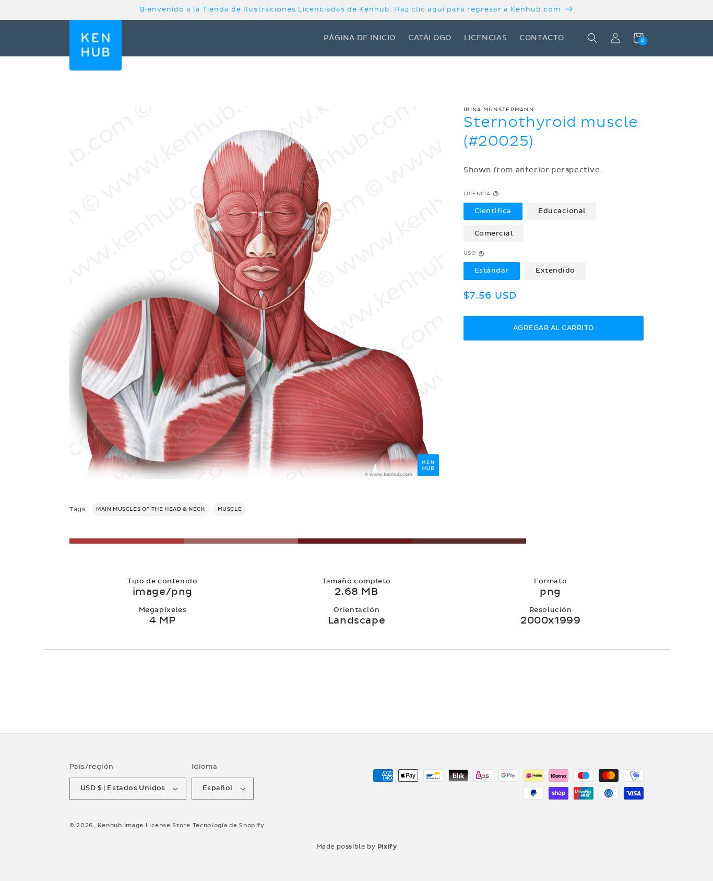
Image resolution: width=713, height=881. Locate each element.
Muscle (230, 509)
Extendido (555, 271)
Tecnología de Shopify (229, 825)
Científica (493, 211)
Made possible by (356, 846)
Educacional (562, 211)
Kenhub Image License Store (144, 825)
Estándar (491, 271)
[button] (592, 38)
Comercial (493, 233)
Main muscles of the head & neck (150, 509)
